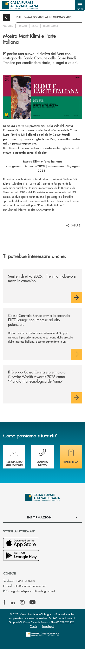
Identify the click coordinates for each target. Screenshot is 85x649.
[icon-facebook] (4, 602)
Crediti (33, 626)
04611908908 (26, 581)
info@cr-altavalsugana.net (29, 586)
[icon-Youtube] (32, 602)
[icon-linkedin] (13, 602)
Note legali (48, 626)
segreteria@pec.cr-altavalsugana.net (33, 591)
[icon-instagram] (22, 602)
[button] (80, 5)
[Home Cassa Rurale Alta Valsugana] (20, 5)
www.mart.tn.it (45, 209)
